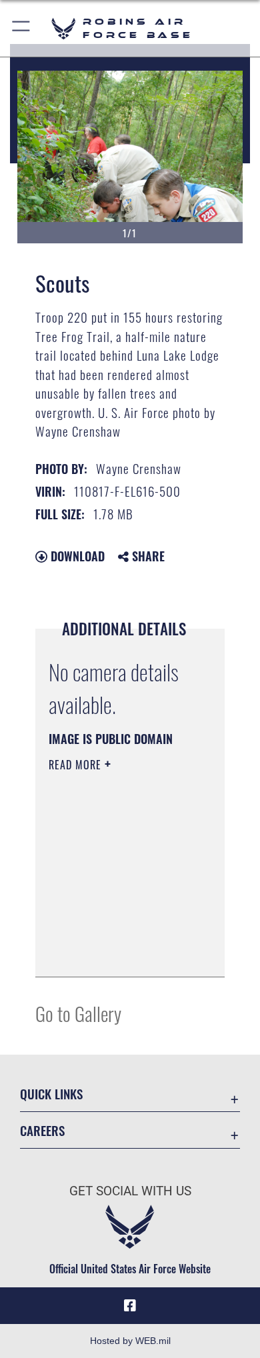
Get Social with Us (130, 1191)
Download (76, 556)
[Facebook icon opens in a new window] (130, 1306)
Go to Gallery (78, 1013)
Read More (77, 765)
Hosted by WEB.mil (130, 1340)
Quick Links (51, 1093)
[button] (21, 28)
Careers (42, 1130)
